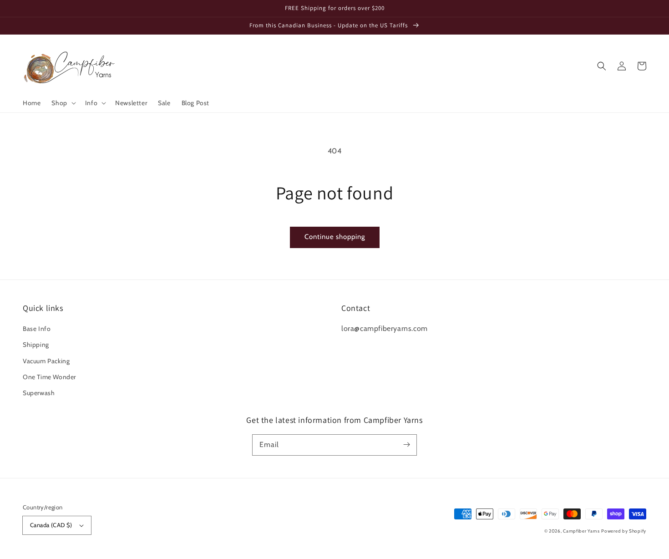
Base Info (37, 329)
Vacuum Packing (46, 361)
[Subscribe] (406, 445)
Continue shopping (334, 237)
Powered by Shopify (623, 531)
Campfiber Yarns (581, 531)
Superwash (39, 393)
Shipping (36, 344)
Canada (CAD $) (51, 525)
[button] (62, 102)
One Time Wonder (49, 377)
